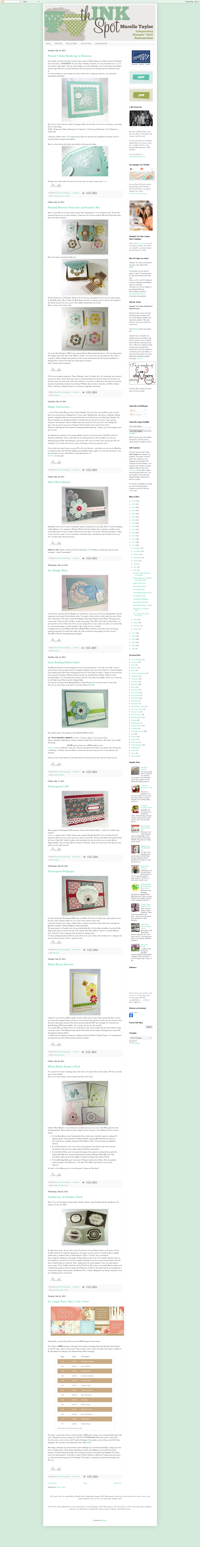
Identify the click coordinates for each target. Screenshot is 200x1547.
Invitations (134, 701)
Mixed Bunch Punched (60, 964)
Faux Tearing (135, 695)
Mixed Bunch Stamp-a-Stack (64, 1066)
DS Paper (56, 651)
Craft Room (135, 681)
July (135, 564)
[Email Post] (83, 193)
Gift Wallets (135, 698)
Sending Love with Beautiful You (145, 848)
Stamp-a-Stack (63, 1185)
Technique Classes (59, 196)
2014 (133, 539)
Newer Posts (52, 1483)
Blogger (103, 1520)
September (137, 557)
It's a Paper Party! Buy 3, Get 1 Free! (68, 1301)
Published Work (136, 717)
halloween (134, 756)
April (136, 619)
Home (48, 43)
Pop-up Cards (135, 712)
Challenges (134, 676)
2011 (133, 633)
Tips (132, 734)
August (136, 561)
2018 (133, 526)
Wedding (134, 748)
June (135, 567)
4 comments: (76, 193)
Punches (61, 775)
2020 (133, 520)
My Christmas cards (137, 706)
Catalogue (141, 243)
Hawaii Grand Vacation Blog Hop (145, 828)
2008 (133, 642)
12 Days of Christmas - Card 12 (146, 787)
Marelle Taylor (133, 1012)
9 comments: (76, 470)
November (137, 551)
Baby (132, 665)
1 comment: (75, 648)
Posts (134, 411)
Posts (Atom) (61, 1487)
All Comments (137, 414)
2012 (133, 545)
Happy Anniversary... (59, 406)
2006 (133, 649)
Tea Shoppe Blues (58, 570)
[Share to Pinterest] (96, 193)
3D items (56, 395)
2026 (133, 501)
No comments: (76, 857)
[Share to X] (91, 193)
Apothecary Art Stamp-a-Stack (65, 1197)
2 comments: (76, 772)
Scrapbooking (135, 723)
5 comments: (76, 1182)
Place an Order (71, 43)
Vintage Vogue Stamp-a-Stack (145, 905)
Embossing (134, 690)
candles (133, 750)
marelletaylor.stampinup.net (138, 193)
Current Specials (101, 43)
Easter (133, 687)
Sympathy (134, 728)
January (136, 629)
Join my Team (86, 43)
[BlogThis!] (89, 193)
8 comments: (76, 392)
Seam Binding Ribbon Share (64, 662)
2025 (133, 504)
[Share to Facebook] (94, 193)
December (137, 548)
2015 (133, 536)
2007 (133, 645)
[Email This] (87, 193)
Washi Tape (135, 742)
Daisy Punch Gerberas (145, 867)
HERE (92, 685)
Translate (137, 1043)
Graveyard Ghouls (144, 945)
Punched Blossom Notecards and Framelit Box (74, 207)
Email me (51, 455)
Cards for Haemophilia (138, 673)
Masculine (134, 703)
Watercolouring (136, 745)
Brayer (133, 670)
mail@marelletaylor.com (137, 156)
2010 (133, 636)
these (54, 835)
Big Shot (56, 775)
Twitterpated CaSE (58, 786)
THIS (69, 136)
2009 (133, 639)
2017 (133, 529)
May (135, 570)
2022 (133, 514)
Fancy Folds (135, 692)
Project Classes (136, 714)
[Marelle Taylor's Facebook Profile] (131, 1017)
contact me (132, 470)
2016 (133, 532)
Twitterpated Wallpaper (61, 871)
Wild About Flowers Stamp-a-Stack (146, 926)
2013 (133, 542)
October (136, 554)
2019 (133, 523)
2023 (133, 510)
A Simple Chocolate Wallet (146, 806)
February (137, 626)
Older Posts (118, 1483)
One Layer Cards (136, 709)
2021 (133, 517)
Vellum (67, 196)
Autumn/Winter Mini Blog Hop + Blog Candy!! (146, 886)
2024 (133, 507)
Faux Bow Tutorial (144, 768)
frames (133, 753)
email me (140, 358)
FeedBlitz (132, 433)
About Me (58, 43)
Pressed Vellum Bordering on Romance (70, 56)
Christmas (134, 679)
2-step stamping (136, 659)
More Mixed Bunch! (59, 482)
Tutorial (133, 736)
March (136, 622)
